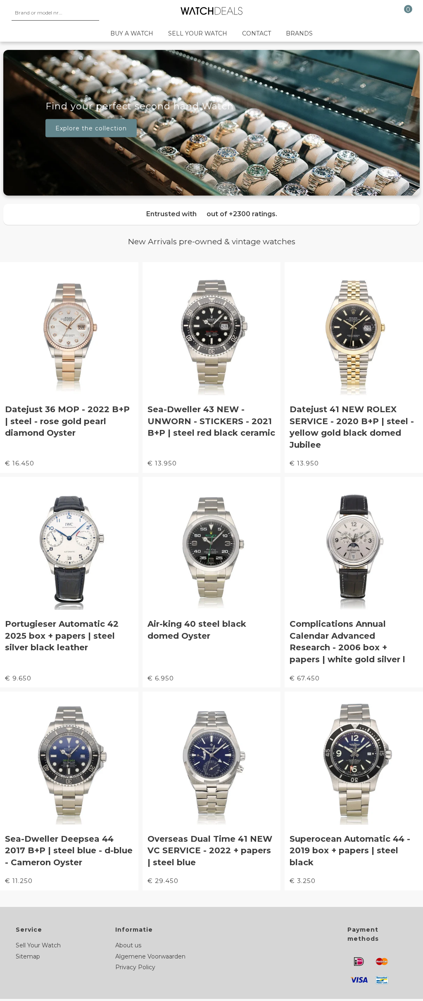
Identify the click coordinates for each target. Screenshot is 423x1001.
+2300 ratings (252, 214)
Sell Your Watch (38, 945)
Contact (256, 33)
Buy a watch (131, 33)
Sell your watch (197, 33)
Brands (299, 33)
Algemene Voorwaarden (150, 956)
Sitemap (28, 956)
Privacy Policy (135, 967)
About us (128, 945)
